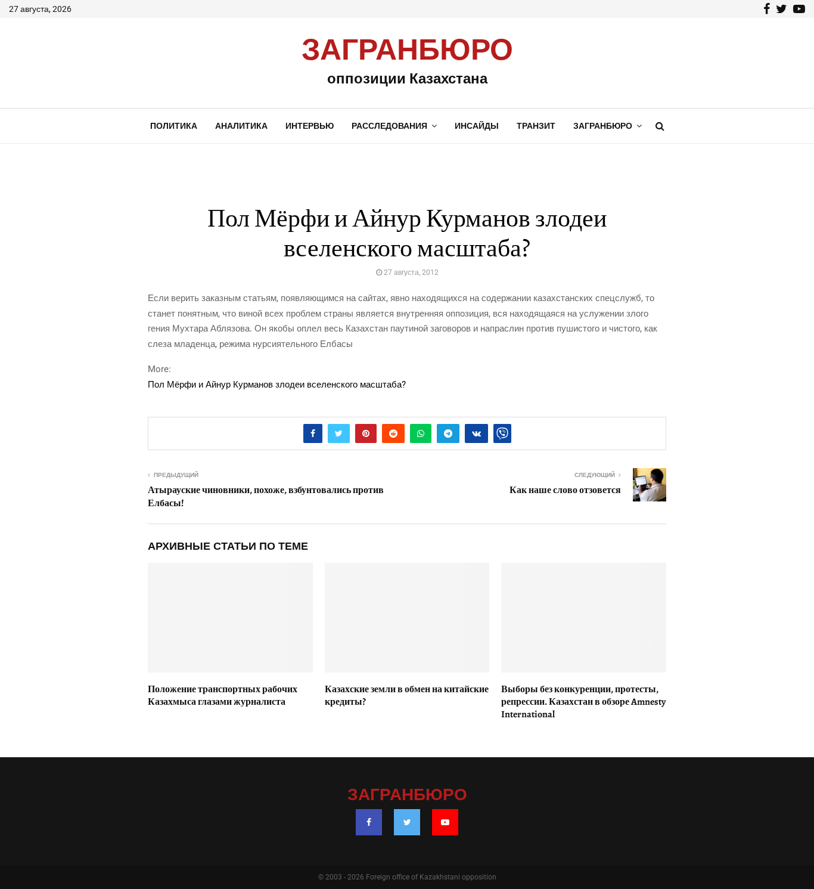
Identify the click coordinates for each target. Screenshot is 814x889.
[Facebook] (369, 822)
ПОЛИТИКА (173, 125)
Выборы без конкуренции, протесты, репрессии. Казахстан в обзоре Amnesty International (583, 702)
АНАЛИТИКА (241, 125)
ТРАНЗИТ (536, 125)
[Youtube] (445, 822)
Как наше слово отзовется (565, 490)
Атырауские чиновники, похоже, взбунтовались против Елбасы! (266, 496)
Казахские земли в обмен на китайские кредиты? (407, 695)
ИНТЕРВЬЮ (309, 125)
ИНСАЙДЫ (477, 125)
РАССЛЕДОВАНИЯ (389, 125)
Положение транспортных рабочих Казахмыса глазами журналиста (222, 695)
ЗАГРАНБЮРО (407, 51)
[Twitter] (407, 822)
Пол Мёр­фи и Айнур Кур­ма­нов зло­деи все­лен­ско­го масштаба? (277, 384)
